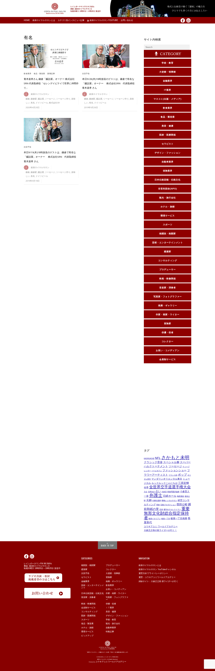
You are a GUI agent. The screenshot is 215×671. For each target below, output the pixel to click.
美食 (158, 505)
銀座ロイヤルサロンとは (44, 20)
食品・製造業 (39, 73)
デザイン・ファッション (117, 615)
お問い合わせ (127, 20)
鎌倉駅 (34, 98)
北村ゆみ (151, 492)
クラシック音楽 (153, 462)
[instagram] (188, 20)
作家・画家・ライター (116, 593)
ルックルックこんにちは (165, 483)
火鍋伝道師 (156, 500)
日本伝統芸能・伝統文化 (92, 593)
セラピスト (86, 577)
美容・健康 (111, 611)
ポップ (182, 474)
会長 (146, 487)
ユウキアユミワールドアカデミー (111, 661)
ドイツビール (42, 102)
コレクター (111, 569)
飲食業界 (27, 73)
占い (158, 491)
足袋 (161, 509)
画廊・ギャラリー (114, 581)
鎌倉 (28, 98)
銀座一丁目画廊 (179, 518)
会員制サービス (88, 607)
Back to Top (107, 545)
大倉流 (164, 492)
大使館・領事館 (113, 573)
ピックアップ (87, 635)
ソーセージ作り (63, 98)
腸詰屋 (41, 98)
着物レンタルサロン (169, 500)
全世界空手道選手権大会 (170, 487)
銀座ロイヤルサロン (40, 94)
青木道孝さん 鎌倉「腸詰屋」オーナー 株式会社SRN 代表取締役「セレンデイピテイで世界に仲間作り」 (51, 83)
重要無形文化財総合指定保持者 (167, 513)
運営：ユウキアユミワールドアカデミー (157, 577)
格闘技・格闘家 (88, 565)
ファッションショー (174, 470)
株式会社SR (54, 102)
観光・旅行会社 (113, 623)
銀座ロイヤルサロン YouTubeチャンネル (157, 569)
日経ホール (169, 495)
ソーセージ (50, 98)
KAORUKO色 (149, 458)
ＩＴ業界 (110, 607)
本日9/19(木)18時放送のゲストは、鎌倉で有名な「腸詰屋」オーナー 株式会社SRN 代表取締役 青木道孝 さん (51, 157)
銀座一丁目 (165, 519)
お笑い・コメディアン (116, 589)
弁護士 (155, 495)
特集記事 (110, 631)
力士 (145, 492)
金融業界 (85, 581)
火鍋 (149, 500)
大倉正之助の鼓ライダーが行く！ (160, 530)
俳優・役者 (111, 603)
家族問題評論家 (173, 492)
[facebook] (183, 20)
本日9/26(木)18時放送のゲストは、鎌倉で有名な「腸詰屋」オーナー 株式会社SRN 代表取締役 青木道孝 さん (109, 83)
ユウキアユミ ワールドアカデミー (161, 526)
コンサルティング (89, 611)
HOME (27, 20)
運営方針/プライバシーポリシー (153, 573)
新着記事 (51, 73)
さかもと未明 (175, 457)
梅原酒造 (180, 496)
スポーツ (85, 619)
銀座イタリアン (155, 519)
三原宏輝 (183, 483)
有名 (33, 102)
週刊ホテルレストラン (172, 509)
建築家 (84, 569)
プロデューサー (113, 565)
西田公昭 (182, 504)
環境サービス (87, 631)
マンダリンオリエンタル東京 (166, 479)
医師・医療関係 (88, 615)
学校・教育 (111, 619)
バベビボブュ (156, 471)
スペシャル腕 (171, 462)
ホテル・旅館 (87, 627)
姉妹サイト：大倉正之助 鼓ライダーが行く (158, 581)
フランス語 (173, 475)
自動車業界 (111, 627)
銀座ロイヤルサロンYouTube (103, 20)
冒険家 (109, 577)
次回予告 (86, 73)
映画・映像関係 (88, 603)
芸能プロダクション (168, 505)
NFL (158, 458)
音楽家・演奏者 (88, 597)
